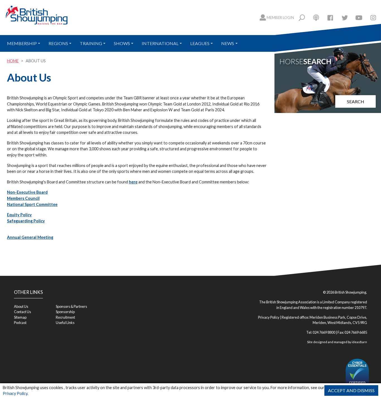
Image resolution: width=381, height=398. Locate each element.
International (160, 43)
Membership (22, 43)
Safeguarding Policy (26, 220)
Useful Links (65, 322)
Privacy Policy (15, 393)
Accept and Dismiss (351, 390)
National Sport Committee (32, 204)
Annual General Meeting (30, 237)
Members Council (23, 198)
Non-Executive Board (27, 192)
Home (13, 60)
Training (91, 43)
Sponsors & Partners (71, 306)
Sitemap (20, 317)
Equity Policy (19, 214)
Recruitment (65, 317)
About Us (21, 306)
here (133, 182)
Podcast (20, 322)
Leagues (199, 43)
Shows (122, 43)
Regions (58, 43)
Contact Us (22, 311)
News (227, 43)
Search (355, 101)
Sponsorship (65, 311)
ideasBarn (359, 342)
